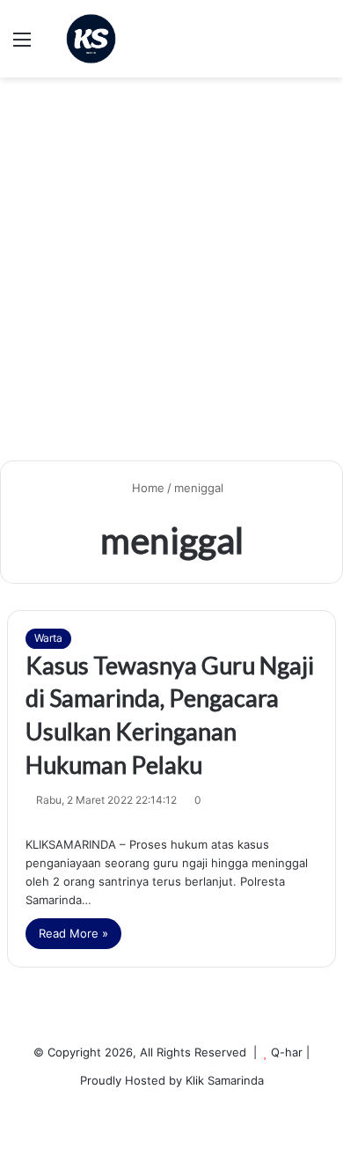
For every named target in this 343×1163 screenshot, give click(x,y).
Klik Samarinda (225, 1080)
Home (146, 488)
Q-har (287, 1052)
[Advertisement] (171, 275)
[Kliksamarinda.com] (91, 38)
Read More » (73, 933)
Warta (48, 637)
